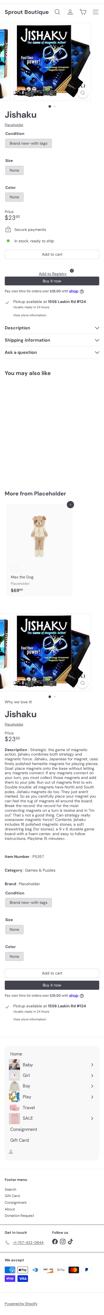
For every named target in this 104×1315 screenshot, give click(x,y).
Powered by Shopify (21, 1303)
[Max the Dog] (39, 550)
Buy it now (52, 280)
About (10, 1209)
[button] (52, 269)
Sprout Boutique (27, 12)
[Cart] (83, 12)
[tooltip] (72, 271)
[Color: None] (15, 448)
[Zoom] (83, 93)
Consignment (16, 1202)
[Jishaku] (39, 429)
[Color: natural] (15, 569)
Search (10, 1189)
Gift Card (12, 1195)
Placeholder (50, 493)
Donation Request (19, 1215)
